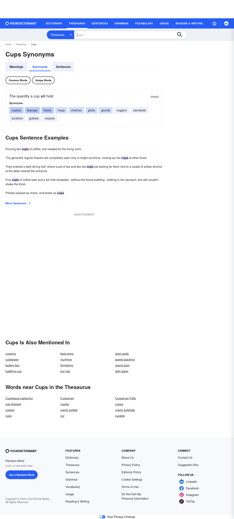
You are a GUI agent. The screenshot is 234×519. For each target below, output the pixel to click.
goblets (34, 118)
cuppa (119, 404)
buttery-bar (12, 365)
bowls (47, 110)
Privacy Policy (131, 465)
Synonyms (39, 67)
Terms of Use (130, 487)
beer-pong (66, 353)
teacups (32, 110)
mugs (61, 110)
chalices (76, 110)
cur (62, 416)
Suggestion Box (188, 465)
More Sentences (15, 203)
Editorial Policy (131, 472)
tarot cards (122, 353)
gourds (105, 110)
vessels (50, 118)
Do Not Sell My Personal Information (135, 496)
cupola (64, 404)
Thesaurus (57, 35)
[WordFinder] (226, 23)
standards (139, 110)
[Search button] (181, 35)
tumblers (17, 118)
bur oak (65, 371)
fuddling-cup (13, 371)
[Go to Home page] (21, 23)
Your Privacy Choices (121, 517)
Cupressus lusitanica (19, 398)
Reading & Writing (77, 501)
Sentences (63, 67)
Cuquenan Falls (125, 398)
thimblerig (66, 365)
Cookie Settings (132, 479)
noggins (121, 110)
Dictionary (72, 457)
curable (120, 416)
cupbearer (12, 359)
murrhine (66, 359)
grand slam (122, 365)
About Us (128, 457)
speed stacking (125, 359)
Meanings (16, 67)
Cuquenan (67, 398)
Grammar (71, 479)
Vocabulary (72, 487)
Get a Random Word (21, 475)
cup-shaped (13, 404)
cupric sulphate (125, 410)
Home (8, 44)
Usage (69, 494)
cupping (10, 353)
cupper (9, 410)
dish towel (121, 371)
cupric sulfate (69, 410)
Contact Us (185, 457)
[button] (214, 23)
